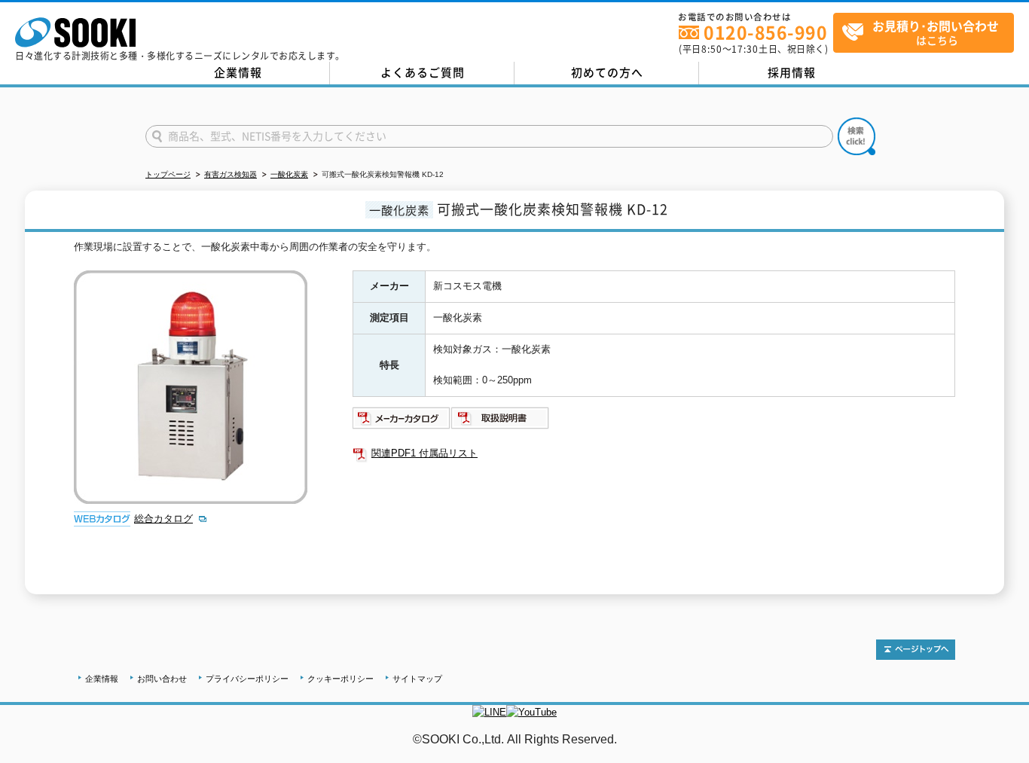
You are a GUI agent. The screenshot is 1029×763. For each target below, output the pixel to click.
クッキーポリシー (340, 678)
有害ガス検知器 (230, 174)
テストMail (999, 755)
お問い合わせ (162, 678)
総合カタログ (163, 518)
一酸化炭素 (289, 174)
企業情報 (238, 72)
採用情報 (792, 72)
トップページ (168, 174)
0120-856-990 (765, 32)
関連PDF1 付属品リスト (424, 453)
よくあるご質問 (422, 72)
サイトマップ (417, 678)
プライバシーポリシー (247, 678)
